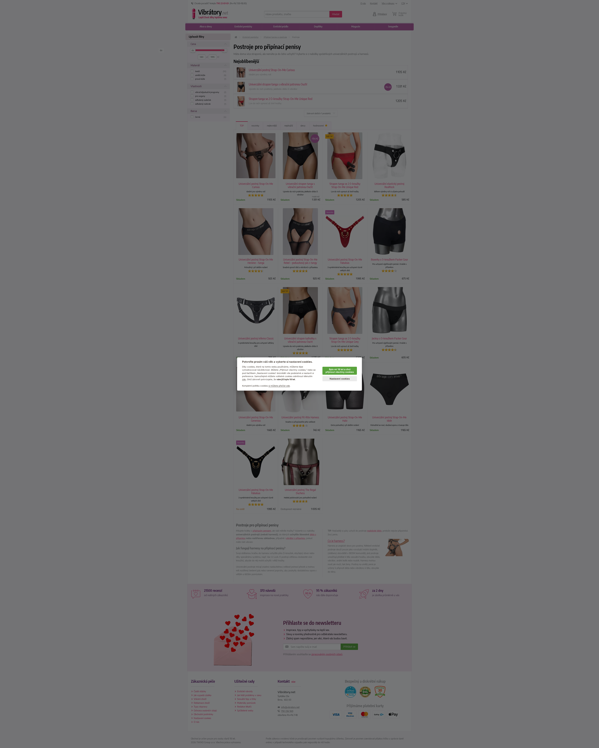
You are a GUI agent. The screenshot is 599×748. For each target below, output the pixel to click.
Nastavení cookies (340, 378)
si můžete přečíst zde (279, 386)
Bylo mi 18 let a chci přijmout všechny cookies (340, 370)
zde (244, 379)
